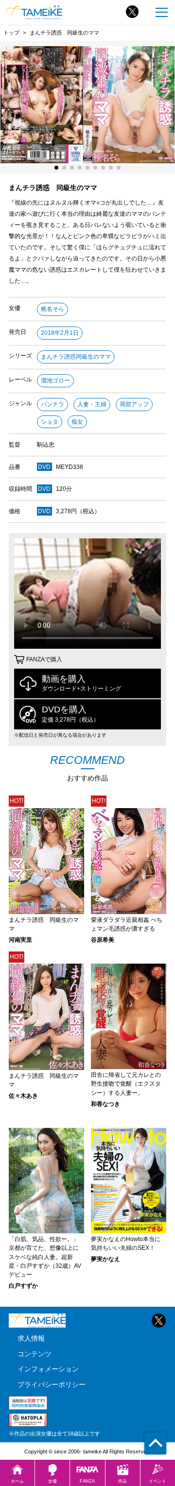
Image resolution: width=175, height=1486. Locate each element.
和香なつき (105, 1104)
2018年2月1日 (60, 333)
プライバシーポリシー (52, 1384)
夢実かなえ (105, 1259)
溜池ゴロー (55, 380)
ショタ (49, 422)
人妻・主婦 (91, 404)
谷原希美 (102, 940)
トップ (11, 32)
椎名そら (52, 309)
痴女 (77, 422)
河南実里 (20, 940)
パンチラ (52, 404)
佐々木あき (23, 1096)
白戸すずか (23, 1286)
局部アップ (134, 404)
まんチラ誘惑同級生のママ (76, 357)
